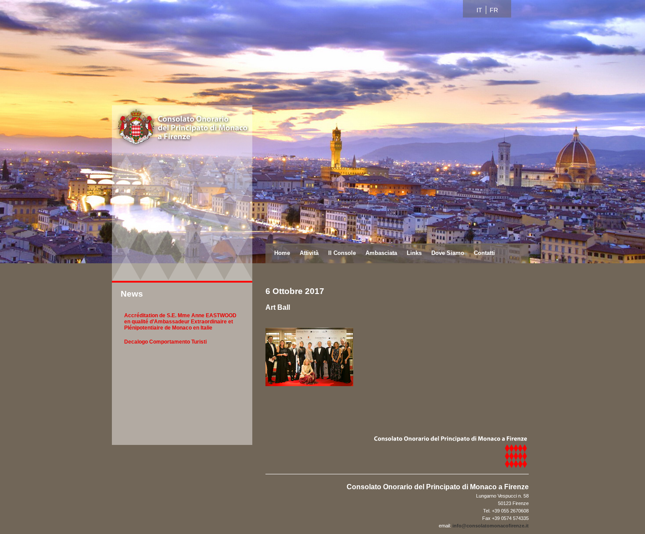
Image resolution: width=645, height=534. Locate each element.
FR (494, 10)
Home (282, 253)
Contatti (484, 253)
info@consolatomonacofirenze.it (490, 525)
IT (479, 10)
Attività (309, 253)
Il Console (342, 253)
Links (414, 253)
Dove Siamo (447, 253)
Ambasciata (381, 253)
